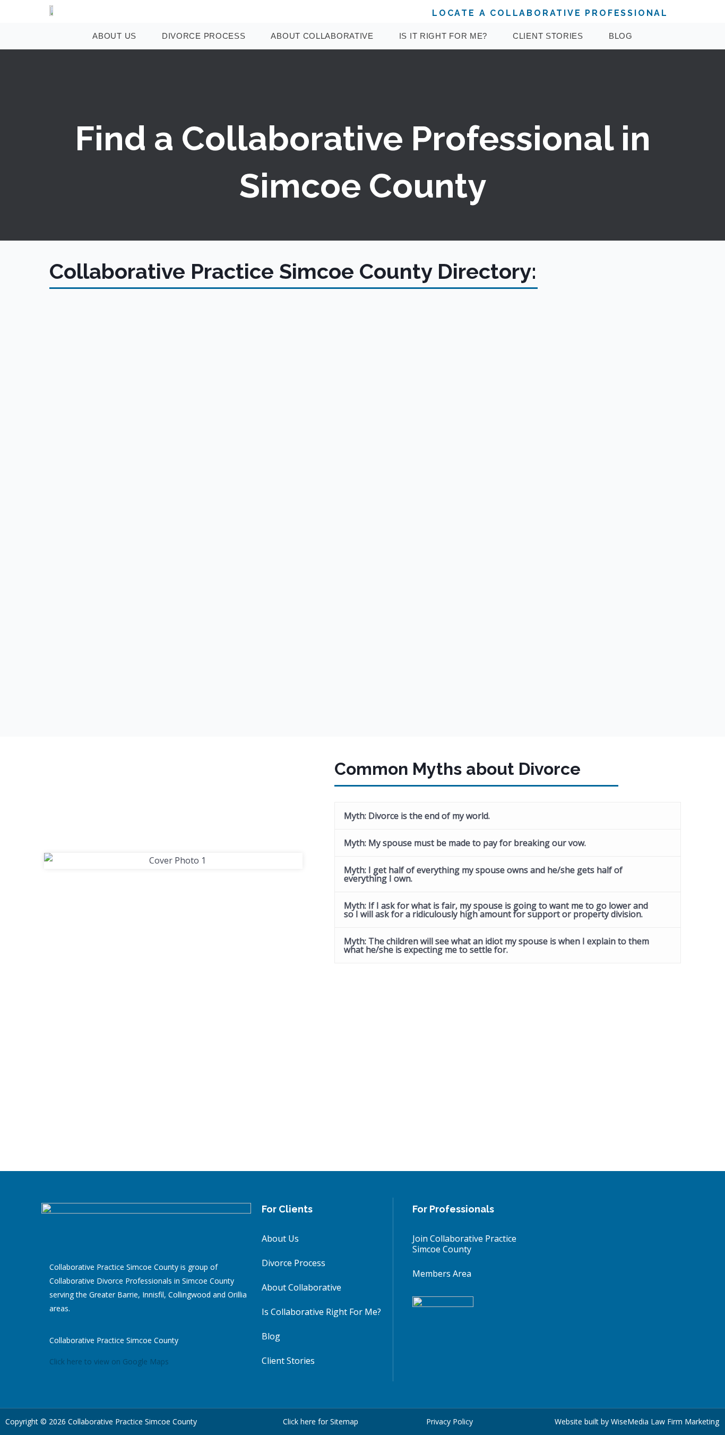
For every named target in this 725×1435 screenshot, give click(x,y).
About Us (114, 35)
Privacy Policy (449, 1421)
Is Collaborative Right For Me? (321, 1312)
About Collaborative (322, 35)
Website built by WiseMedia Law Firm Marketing (637, 1421)
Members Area (441, 1273)
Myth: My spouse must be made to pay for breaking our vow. (465, 843)
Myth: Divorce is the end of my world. (417, 816)
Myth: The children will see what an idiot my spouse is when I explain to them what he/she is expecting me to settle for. (496, 945)
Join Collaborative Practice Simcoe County (464, 1244)
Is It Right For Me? (443, 35)
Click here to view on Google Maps (109, 1361)
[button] (507, 815)
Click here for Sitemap (320, 1421)
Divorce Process (204, 35)
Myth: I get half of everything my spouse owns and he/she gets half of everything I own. (483, 874)
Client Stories (548, 35)
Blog (621, 35)
